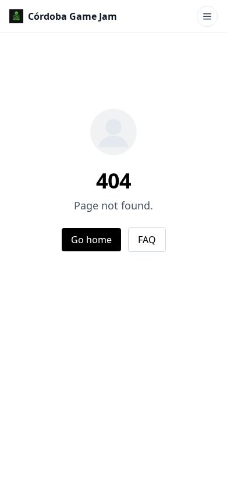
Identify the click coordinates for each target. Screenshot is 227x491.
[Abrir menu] (207, 16)
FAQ (147, 239)
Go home (91, 239)
